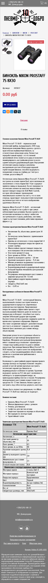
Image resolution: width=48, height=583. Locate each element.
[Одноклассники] (8, 111)
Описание (24, 120)
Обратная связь (35, 543)
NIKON (25, 33)
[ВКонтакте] (4, 111)
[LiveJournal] (19, 111)
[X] (15, 111)
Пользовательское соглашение (22, 540)
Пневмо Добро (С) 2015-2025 (36, 550)
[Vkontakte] (21, 528)
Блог (24, 543)
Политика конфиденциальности (23, 536)
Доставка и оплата (11, 543)
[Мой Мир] (11, 111)
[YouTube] (27, 528)
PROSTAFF (34, 33)
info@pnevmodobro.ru (24, 519)
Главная (6, 33)
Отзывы (24, 129)
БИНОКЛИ (15, 33)
